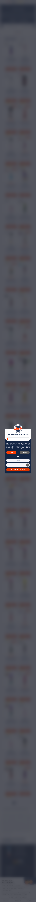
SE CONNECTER (18, 470)
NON (25, 452)
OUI (11, 452)
